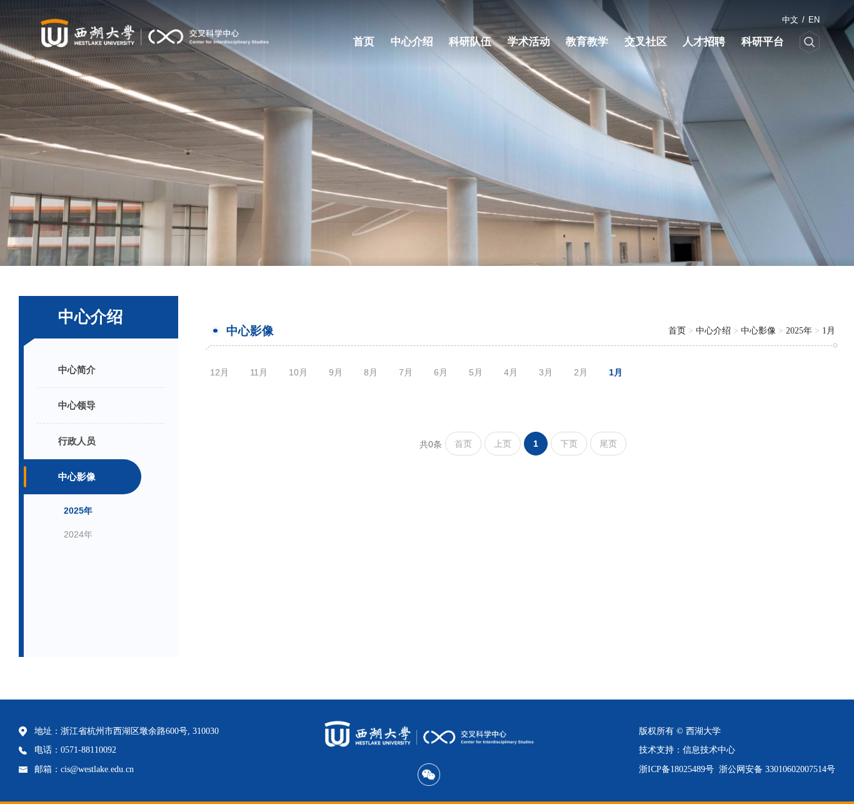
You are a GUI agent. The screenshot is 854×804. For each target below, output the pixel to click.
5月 (476, 372)
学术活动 (529, 42)
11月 (259, 372)
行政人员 (77, 440)
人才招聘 (704, 42)
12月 (219, 372)
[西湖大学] (91, 33)
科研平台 (762, 42)
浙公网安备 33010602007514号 (777, 769)
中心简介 (77, 369)
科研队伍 (470, 42)
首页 (363, 42)
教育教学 (587, 42)
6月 (441, 372)
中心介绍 (412, 42)
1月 (828, 330)
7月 (406, 372)
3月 (546, 372)
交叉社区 (646, 42)
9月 (336, 372)
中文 (790, 19)
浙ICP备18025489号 (676, 769)
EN (814, 19)
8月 (371, 372)
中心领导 (77, 405)
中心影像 (77, 476)
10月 (298, 372)
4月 (511, 372)
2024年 (78, 534)
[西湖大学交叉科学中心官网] (154, 33)
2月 (581, 372)
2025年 (78, 511)
